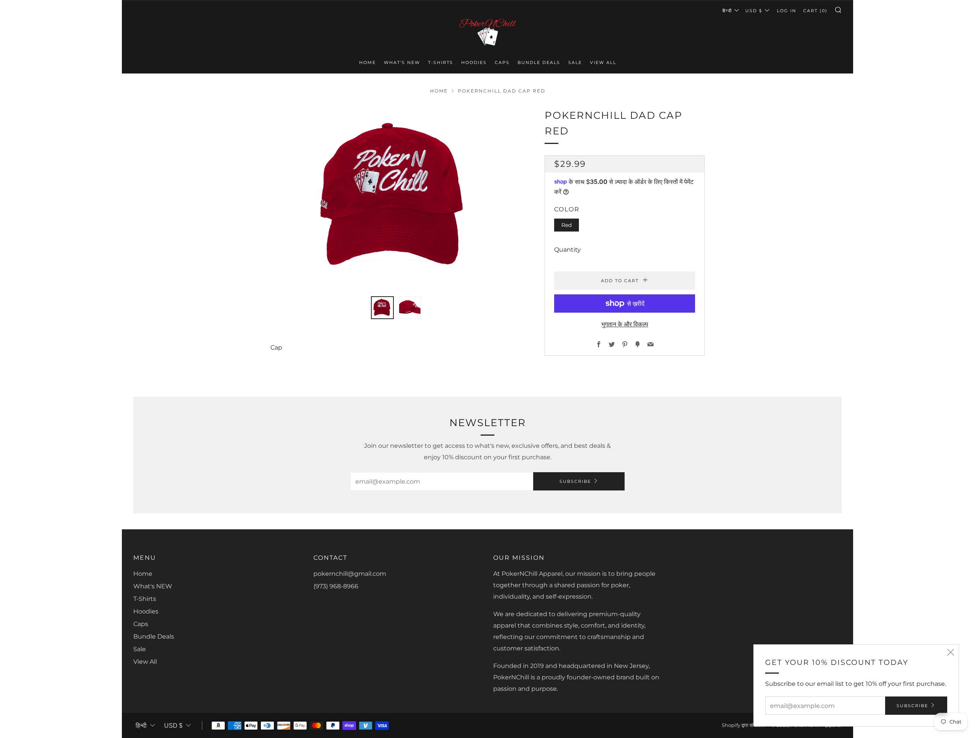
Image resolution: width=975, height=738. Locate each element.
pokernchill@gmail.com (349, 573)
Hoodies (474, 62)
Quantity (567, 249)
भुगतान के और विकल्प (624, 324)
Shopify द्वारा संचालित (743, 725)
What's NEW (402, 62)
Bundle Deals (539, 62)
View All (603, 62)
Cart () (815, 10)
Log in (786, 10)
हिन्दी (727, 10)
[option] (396, 198)
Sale (575, 62)
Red (566, 225)
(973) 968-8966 (335, 586)
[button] (382, 307)
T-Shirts (440, 62)
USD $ (753, 10)
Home (367, 62)
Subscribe (575, 481)
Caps (502, 62)
